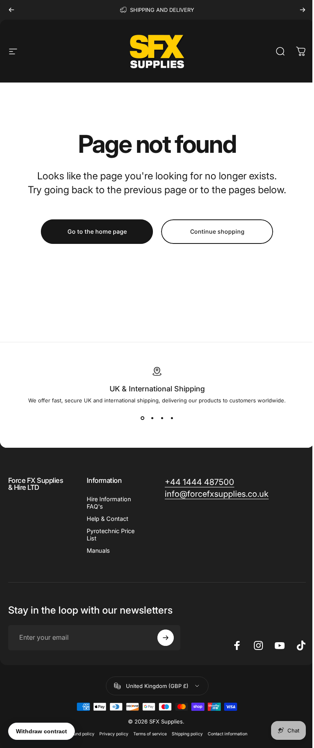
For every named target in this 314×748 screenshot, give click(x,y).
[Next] (303, 10)
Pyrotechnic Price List (111, 534)
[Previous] (11, 10)
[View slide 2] (152, 418)
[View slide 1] (142, 418)
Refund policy (80, 734)
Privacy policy (113, 734)
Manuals (98, 550)
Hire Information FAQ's (109, 503)
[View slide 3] (162, 418)
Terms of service (150, 734)
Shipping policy (187, 734)
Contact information (227, 734)
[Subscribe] (165, 638)
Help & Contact (107, 518)
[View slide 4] (172, 418)
